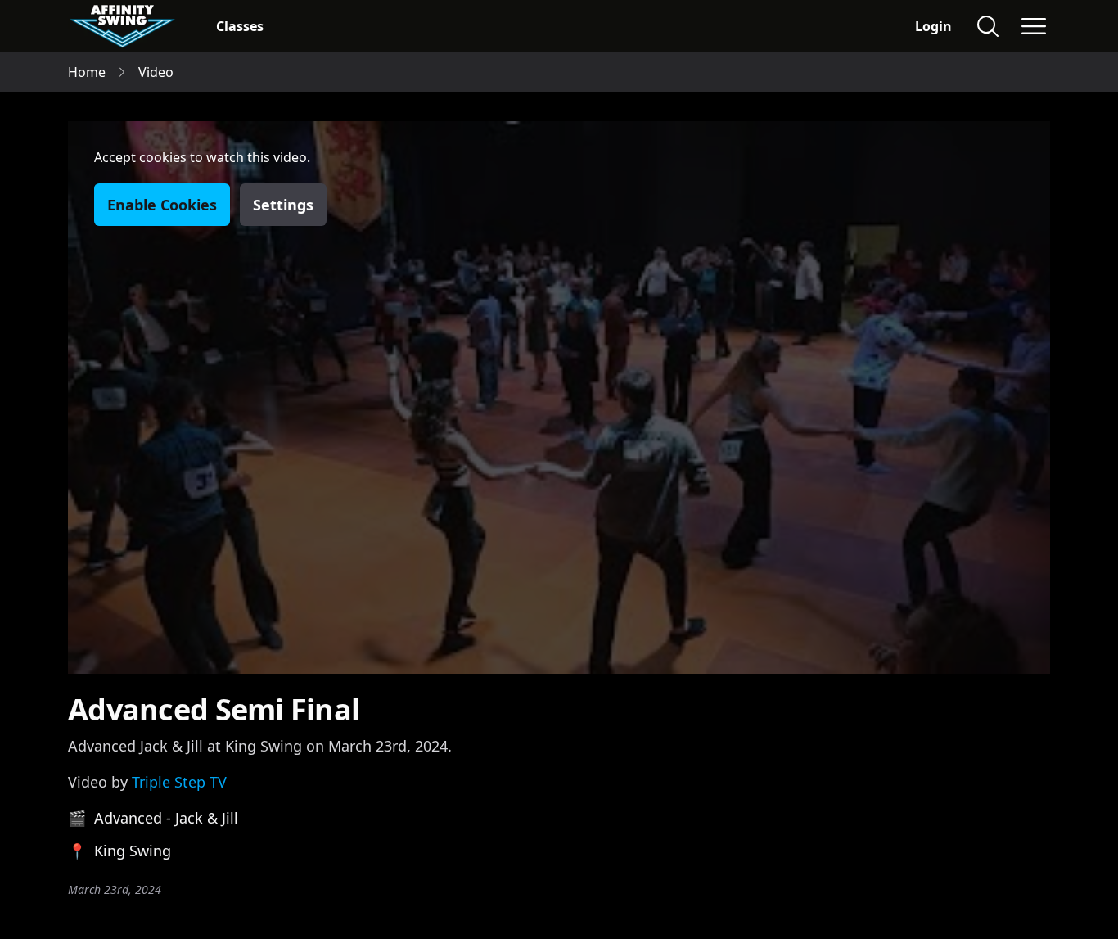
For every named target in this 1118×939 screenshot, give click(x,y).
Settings (283, 204)
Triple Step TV (179, 782)
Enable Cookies (162, 204)
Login (933, 26)
